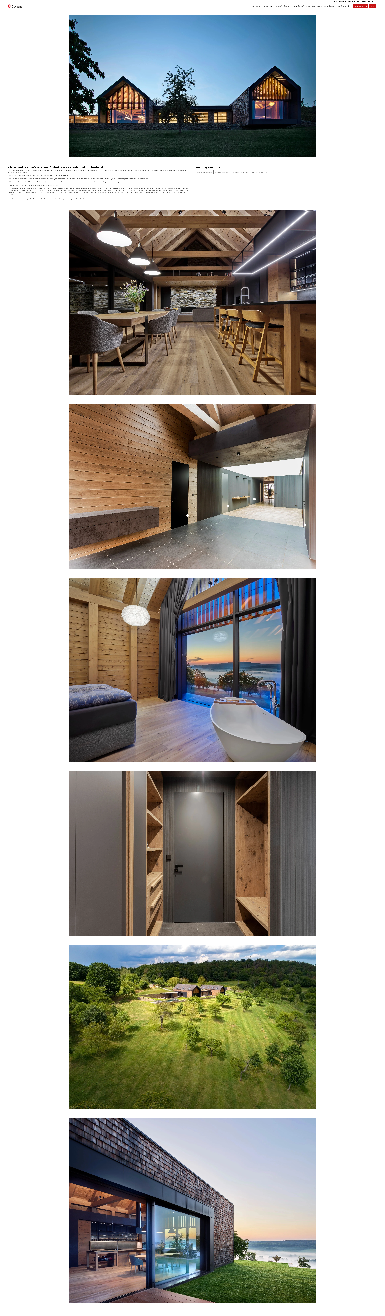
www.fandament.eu (55, 199)
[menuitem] (335, 1)
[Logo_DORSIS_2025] (15, 6)
